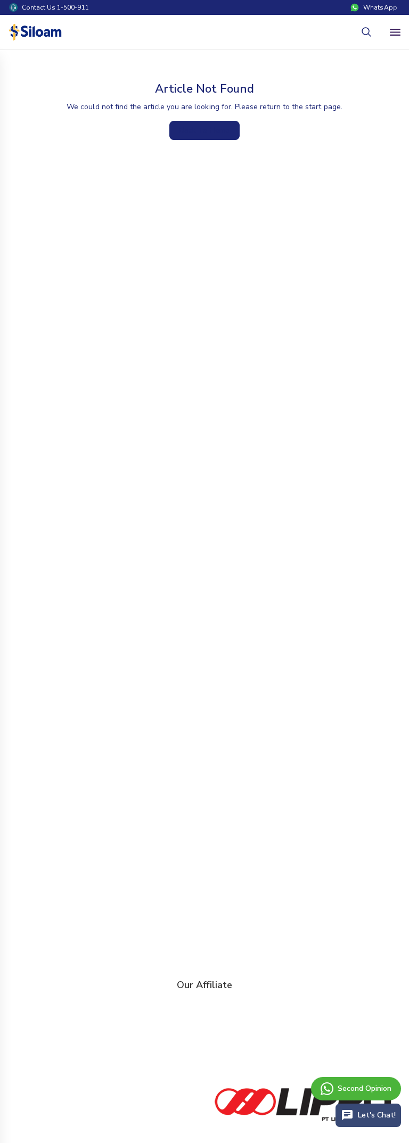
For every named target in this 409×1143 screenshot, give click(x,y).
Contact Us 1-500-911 (55, 7)
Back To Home (204, 130)
